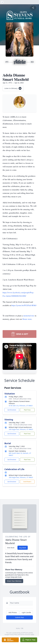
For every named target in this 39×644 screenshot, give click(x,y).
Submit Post (19, 617)
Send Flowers (27, 482)
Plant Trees (27, 410)
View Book (10, 548)
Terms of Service (25, 634)
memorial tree (28, 315)
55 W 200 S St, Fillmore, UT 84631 (21, 406)
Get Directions (11, 410)
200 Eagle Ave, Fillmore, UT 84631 (21, 429)
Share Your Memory (14, 581)
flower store (27, 319)
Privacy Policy (13, 634)
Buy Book (22, 548)
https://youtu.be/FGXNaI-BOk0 (23, 305)
